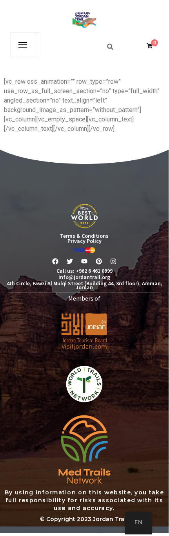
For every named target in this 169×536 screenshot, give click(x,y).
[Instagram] (113, 261)
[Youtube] (84, 261)
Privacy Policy (84, 240)
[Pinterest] (99, 261)
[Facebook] (55, 261)
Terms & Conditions (84, 235)
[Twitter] (70, 261)
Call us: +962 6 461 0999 (84, 270)
